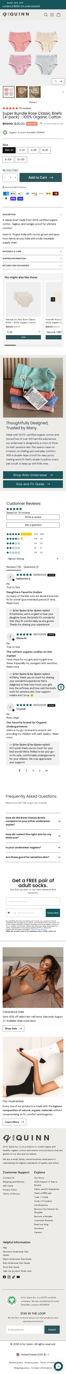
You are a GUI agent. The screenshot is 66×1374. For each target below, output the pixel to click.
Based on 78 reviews (18, 512)
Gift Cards (8, 1185)
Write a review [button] (33, 517)
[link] (23, 299)
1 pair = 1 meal (41, 1197)
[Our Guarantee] (33, 1067)
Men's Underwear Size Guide (17, 1259)
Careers (38, 1232)
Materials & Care (12, 251)
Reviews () (13, 567)
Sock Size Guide (11, 1267)
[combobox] (11, 913)
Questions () (31, 567)
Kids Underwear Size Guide (16, 1263)
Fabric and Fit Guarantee (46, 1189)
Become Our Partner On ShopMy (46, 1211)
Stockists (39, 1228)
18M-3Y (9, 150)
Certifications (41, 1205)
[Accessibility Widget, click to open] (61, 687)
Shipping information (14, 258)
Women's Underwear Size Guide (15, 1253)
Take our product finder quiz (17, 1271)
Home (32, 102)
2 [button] (26, 770)
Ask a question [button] (33, 525)
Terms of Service (11, 1193)
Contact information (41, 1367)
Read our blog (41, 1224)
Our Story (39, 1177)
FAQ (5, 1247)
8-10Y (8, 159)
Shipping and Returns (13, 1181)
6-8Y (45, 150)
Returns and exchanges (16, 265)
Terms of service (48, 1362)
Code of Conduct (43, 1201)
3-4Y (22, 150)
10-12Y (21, 159)
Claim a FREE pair (43, 1193)
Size (5, 145)
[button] (11, 108)
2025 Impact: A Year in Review (45, 1183)
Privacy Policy (35, 929)
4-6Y (34, 150)
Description (9, 214)
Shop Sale (11, 1028)
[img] (24, 574)
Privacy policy (32, 1362)
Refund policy (16, 1362)
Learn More (12, 1122)
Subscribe (52, 912)
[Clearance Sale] (33, 977)
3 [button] (33, 770)
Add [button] (23, 337)
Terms (44, 929)
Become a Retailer (43, 1216)
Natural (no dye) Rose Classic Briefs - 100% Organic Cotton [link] (21, 321)
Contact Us (8, 1177)
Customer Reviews (43, 1220)
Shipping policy (22, 1367)
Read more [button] (12, 603)
